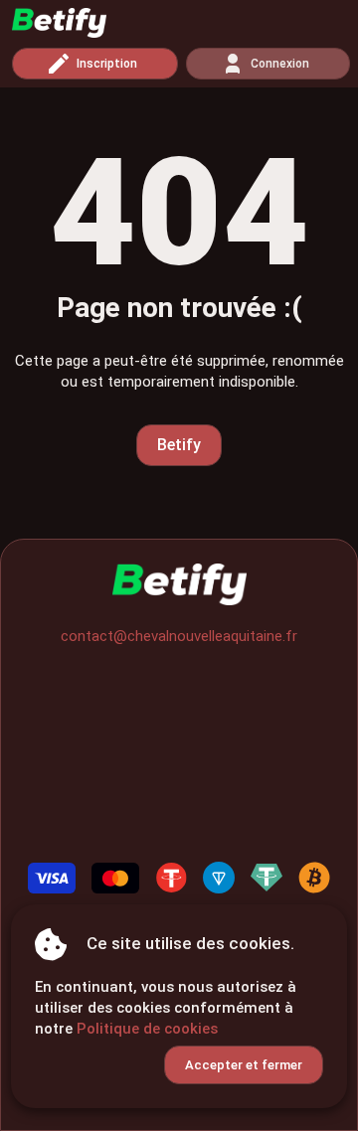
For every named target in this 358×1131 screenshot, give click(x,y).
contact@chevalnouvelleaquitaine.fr (179, 636)
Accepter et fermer (243, 1064)
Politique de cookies (147, 1029)
